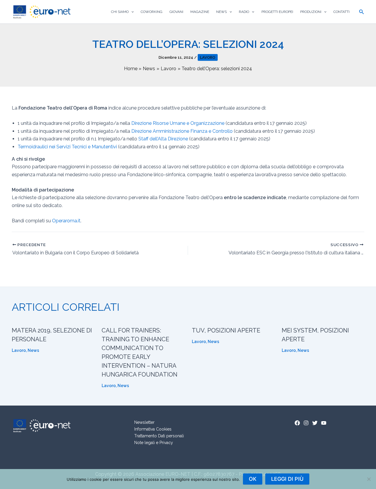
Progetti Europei (277, 12)
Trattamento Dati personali (159, 435)
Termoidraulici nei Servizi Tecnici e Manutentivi (67, 146)
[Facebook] (297, 423)
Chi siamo (120, 12)
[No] (369, 479)
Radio (244, 12)
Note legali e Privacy (153, 442)
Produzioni (310, 12)
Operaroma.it (66, 221)
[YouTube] (323, 423)
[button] (131, 11)
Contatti (341, 12)
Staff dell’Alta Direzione (163, 139)
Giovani (176, 12)
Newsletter (144, 422)
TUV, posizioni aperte (226, 330)
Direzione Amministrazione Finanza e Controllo (182, 131)
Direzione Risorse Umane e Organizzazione (177, 123)
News (221, 12)
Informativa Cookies (153, 429)
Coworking (151, 12)
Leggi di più (287, 479)
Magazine (199, 12)
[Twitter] (315, 423)
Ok (252, 479)
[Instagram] (306, 423)
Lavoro (207, 57)
